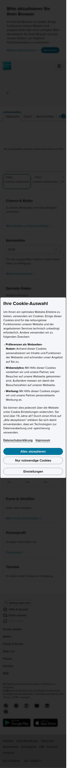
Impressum (43, 440)
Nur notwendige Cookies (33, 460)
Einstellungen (33, 471)
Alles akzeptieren (33, 451)
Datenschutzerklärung (18, 440)
